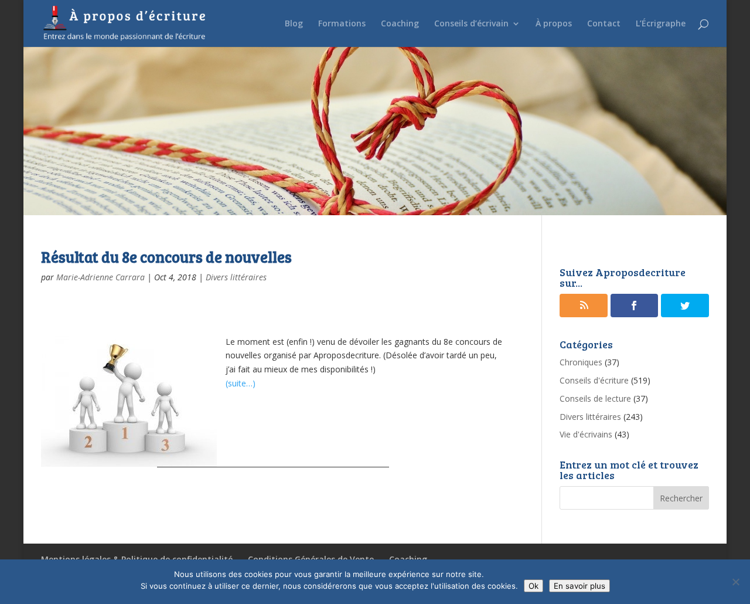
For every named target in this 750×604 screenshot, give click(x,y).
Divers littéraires (236, 277)
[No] (735, 582)
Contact (604, 24)
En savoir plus (579, 586)
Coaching (400, 24)
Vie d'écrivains (586, 434)
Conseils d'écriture (594, 380)
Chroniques (581, 362)
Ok (533, 586)
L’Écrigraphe (661, 24)
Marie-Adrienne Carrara (100, 277)
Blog (294, 24)
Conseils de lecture (595, 398)
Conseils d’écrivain (471, 24)
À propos (554, 24)
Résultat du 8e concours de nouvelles (166, 256)
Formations (342, 24)
